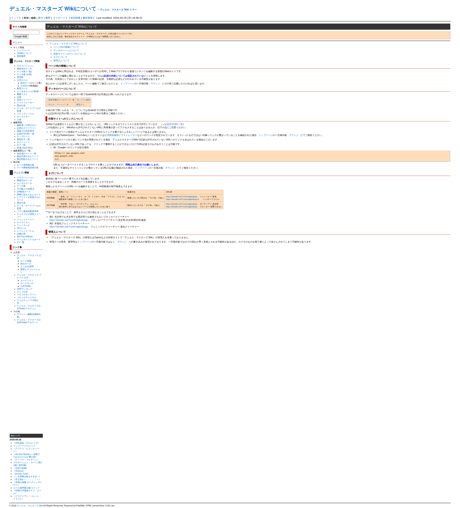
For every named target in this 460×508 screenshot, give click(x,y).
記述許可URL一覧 (25, 134)
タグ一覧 (21, 145)
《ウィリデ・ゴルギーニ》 (26, 459)
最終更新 (88, 17)
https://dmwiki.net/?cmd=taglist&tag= (182, 196)
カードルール (26, 283)
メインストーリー (25, 219)
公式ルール (22, 80)
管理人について (61, 60)
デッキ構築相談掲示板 (27, 167)
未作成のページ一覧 (26, 153)
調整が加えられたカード (29, 194)
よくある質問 (26, 266)
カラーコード (23, 142)
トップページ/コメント (24, 446)
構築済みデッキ (24, 68)
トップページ (23, 50)
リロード (60, 17)
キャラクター (23, 116)
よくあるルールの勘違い (29, 91)
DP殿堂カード (24, 191)
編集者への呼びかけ (26, 125)
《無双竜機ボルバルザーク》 (59, 100)
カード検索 (25, 261)
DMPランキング (25, 289)
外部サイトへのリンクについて (69, 54)
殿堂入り (80, 104)
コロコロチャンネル (26, 297)
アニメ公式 (22, 292)
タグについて (60, 57)
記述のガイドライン (26, 128)
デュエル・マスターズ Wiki (30, 506)
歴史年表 (21, 105)
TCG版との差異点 (25, 189)
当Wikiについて (24, 53)
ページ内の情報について (66, 47)
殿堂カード (22, 88)
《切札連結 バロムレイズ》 (26, 443)
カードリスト (26, 280)
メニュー (17, 42)
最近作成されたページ (27, 156)
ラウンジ (155, 83)
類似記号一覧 (23, 139)
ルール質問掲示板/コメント (26, 488)
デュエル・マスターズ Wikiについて (52, 8)
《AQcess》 (19, 471)
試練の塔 (21, 234)
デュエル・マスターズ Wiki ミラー (118, 9)
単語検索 (75, 17)
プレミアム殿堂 (83, 100)
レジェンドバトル (25, 231)
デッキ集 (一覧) (24, 71)
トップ (15, 17)
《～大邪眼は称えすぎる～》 (27, 476)
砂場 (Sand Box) (25, 148)
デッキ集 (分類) (24, 74)
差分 (40, 17)
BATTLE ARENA (25, 236)
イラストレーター (25, 102)
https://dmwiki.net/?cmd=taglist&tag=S (182, 199)
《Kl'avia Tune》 (21, 474)
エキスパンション (25, 66)
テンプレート (23, 136)
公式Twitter (25, 286)
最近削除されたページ (27, 159)
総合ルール (25, 83)
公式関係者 (110, 135)
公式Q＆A (25, 86)
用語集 (20, 77)
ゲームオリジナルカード (29, 239)
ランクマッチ (23, 225)
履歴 (47, 17)
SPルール (21, 228)
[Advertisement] (26, 379)
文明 (19, 97)
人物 (19, 119)
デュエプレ (19, 172)
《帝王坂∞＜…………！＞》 (27, 479)
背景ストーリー (24, 100)
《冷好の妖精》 (20, 468)
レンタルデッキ (24, 183)
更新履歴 (21, 56)
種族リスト (22, 94)
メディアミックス (25, 114)
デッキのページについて (66, 50)
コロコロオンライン (26, 294)
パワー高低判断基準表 (27, 211)
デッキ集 (21, 186)
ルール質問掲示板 (25, 165)
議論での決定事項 (25, 131)
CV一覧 (20, 242)
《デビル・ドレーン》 (56, 104)
